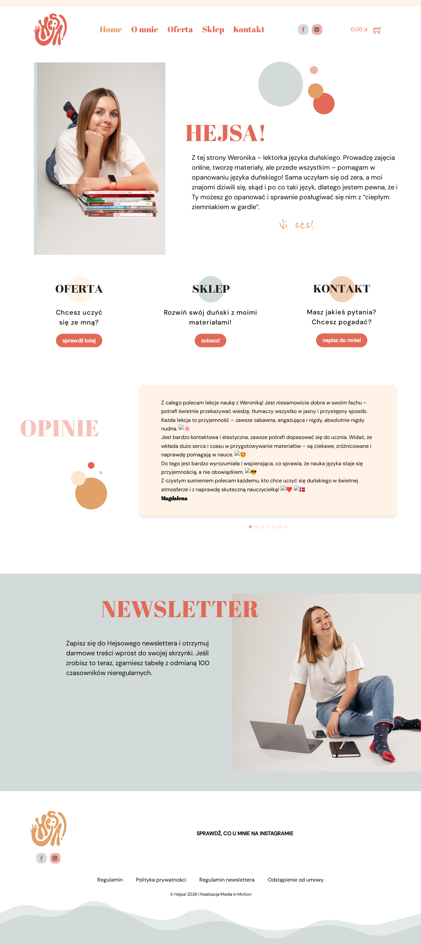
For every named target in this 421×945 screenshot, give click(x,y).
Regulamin (110, 879)
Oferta (180, 29)
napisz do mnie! (342, 340)
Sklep (213, 29)
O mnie (144, 29)
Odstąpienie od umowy (296, 879)
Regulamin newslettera (227, 879)
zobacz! (210, 340)
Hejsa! (180, 894)
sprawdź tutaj (79, 340)
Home (111, 29)
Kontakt (249, 29)
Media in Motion (235, 894)
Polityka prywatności (161, 879)
